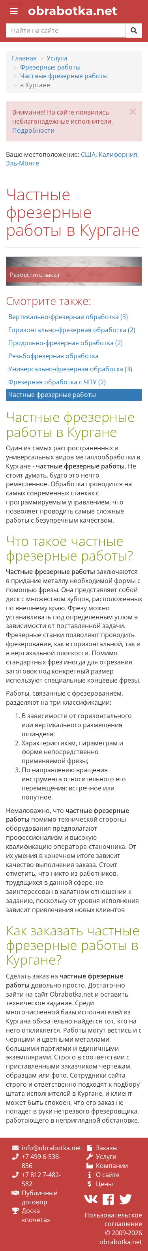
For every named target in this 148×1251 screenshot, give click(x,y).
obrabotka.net (72, 11)
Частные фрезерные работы (52, 394)
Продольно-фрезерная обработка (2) (65, 343)
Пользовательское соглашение (113, 1219)
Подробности (33, 130)
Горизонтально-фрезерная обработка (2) (71, 329)
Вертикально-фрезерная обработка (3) (68, 316)
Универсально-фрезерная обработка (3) (70, 369)
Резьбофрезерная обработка (53, 356)
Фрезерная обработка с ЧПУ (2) (57, 382)
